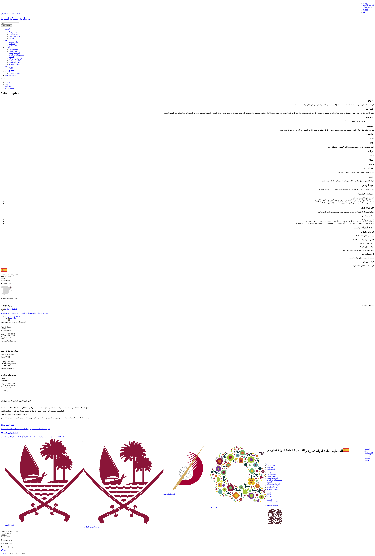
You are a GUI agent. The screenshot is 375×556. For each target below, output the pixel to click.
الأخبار (11, 68)
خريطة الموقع (367, 7)
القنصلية (7, 29)
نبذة (10, 31)
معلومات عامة (13, 49)
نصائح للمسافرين (14, 64)
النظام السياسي (14, 42)
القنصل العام (13, 33)
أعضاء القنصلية (13, 34)
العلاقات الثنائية (13, 51)
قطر (6, 40)
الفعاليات (11, 70)
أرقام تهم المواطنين (15, 60)
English (365, 10)
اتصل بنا (365, 9)
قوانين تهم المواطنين (15, 59)
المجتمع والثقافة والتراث (16, 55)
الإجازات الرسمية (14, 36)
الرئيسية (365, 3)
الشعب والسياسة (14, 53)
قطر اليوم (12, 44)
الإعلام (7, 66)
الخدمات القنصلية (14, 73)
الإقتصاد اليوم (13, 46)
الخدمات (7, 72)
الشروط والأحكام (368, 5)
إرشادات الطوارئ (14, 62)
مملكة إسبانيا (9, 47)
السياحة (11, 57)
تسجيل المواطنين (10, 75)
